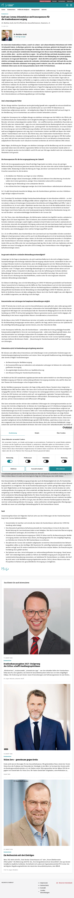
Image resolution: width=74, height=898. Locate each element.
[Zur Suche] (67, 5)
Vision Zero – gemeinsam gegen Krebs (16, 685)
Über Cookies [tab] (61, 433)
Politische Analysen (23, 9)
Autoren (44, 9)
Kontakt (54, 1)
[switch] (28, 461)
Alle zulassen (60, 469)
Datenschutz (61, 1)
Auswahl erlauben (37, 469)
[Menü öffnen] (71, 5)
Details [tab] (37, 433)
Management (35, 9)
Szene (3, 9)
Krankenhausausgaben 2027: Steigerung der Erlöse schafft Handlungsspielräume (31, 589)
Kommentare (11, 9)
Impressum (70, 1)
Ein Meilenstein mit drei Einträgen (15, 780)
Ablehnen (13, 469)
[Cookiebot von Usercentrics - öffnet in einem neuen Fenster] (64, 427)
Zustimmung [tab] (13, 433)
